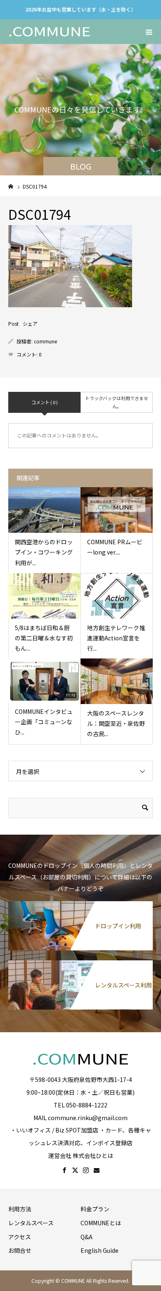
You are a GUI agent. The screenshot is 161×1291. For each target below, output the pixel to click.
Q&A (86, 1237)
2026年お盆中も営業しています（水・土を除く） (80, 9)
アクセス (19, 1237)
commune (45, 341)
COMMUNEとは (100, 1223)
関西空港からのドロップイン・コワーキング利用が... (44, 552)
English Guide (99, 1250)
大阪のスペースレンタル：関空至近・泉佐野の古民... (116, 723)
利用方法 (19, 1209)
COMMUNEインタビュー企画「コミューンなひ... (44, 721)
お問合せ (19, 1250)
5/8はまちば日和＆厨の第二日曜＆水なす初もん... (44, 638)
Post (13, 323)
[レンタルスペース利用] (80, 963)
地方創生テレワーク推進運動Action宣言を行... (116, 638)
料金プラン (94, 1209)
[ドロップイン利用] (80, 904)
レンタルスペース (31, 1223)
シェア (30, 323)
